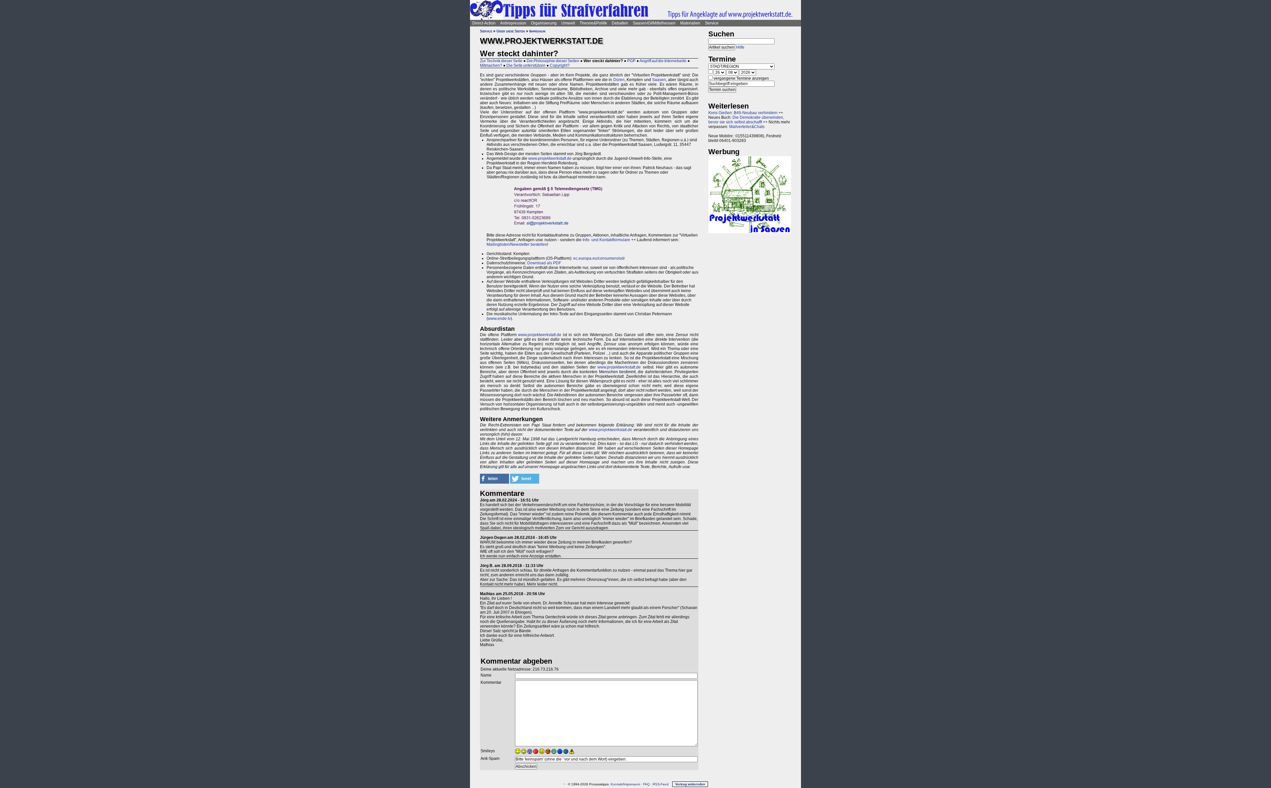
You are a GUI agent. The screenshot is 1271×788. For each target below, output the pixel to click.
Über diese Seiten (510, 31)
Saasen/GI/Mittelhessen (654, 23)
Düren (619, 79)
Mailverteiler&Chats (747, 126)
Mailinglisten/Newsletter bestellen (517, 244)
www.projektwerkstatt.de (550, 158)
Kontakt (617, 784)
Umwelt (568, 23)
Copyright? (560, 65)
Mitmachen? (491, 65)
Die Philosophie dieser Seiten (553, 61)
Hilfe (740, 47)
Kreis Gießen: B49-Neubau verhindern (742, 112)
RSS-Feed (661, 784)
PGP (631, 61)
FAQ (646, 784)
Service (712, 23)
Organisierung (544, 23)
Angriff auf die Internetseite (662, 61)
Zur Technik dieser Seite (501, 61)
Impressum (537, 31)
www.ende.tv (499, 318)
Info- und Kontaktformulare (606, 240)
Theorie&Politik (593, 23)
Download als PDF (544, 263)
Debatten (620, 23)
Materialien (690, 23)
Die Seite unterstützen (525, 65)
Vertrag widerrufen (690, 784)
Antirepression (513, 23)
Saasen (659, 79)
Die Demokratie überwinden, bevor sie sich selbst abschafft (746, 119)
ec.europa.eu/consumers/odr (598, 258)
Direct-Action (483, 23)
